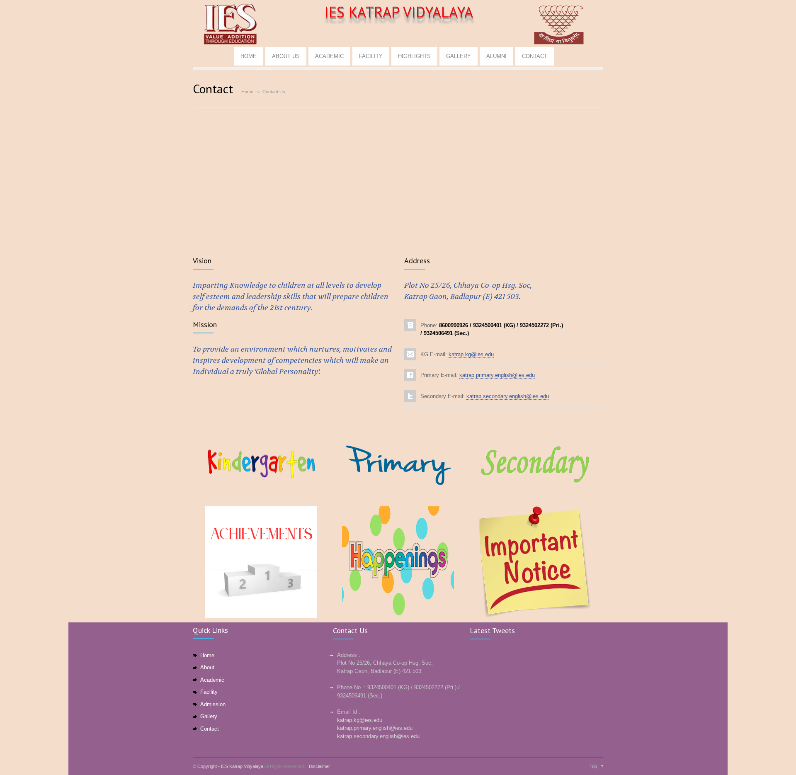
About (207, 667)
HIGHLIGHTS (414, 56)
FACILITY (371, 56)
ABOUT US (286, 56)
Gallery (208, 716)
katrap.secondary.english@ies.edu (507, 396)
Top (593, 766)
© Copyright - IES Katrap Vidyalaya (228, 766)
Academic (212, 680)
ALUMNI (496, 56)
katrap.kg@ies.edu (471, 354)
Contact (209, 729)
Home (247, 91)
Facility (209, 692)
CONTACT (534, 56)
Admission (213, 704)
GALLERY (458, 56)
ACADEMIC (329, 56)
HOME (248, 56)
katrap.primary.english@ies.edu (497, 375)
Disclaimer (319, 766)
